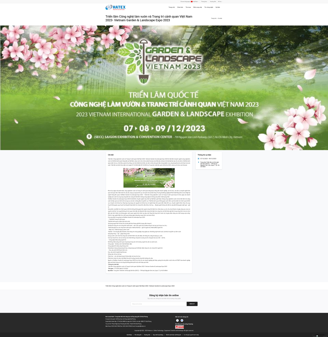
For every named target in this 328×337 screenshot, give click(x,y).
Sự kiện (218, 7)
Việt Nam (195, 1)
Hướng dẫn (213, 1)
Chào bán (180, 7)
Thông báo (204, 1)
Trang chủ (172, 7)
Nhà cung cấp (197, 7)
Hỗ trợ (219, 1)
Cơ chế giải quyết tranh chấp (191, 334)
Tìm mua (188, 7)
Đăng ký (192, 303)
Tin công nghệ (208, 7)
